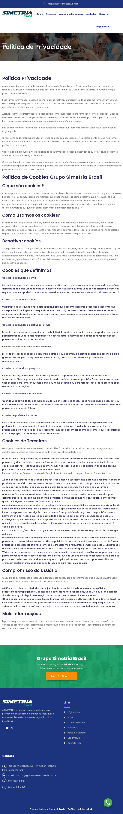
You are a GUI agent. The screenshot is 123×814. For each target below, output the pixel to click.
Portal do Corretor (77, 732)
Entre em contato (61, 676)
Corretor (104, 14)
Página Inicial (74, 712)
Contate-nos (74, 742)
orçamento (102, 26)
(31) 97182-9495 (17, 786)
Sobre (40, 14)
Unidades (91, 14)
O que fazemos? (76, 722)
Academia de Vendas (71, 14)
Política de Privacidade (80, 809)
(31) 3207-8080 (16, 781)
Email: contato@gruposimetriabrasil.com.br (32, 775)
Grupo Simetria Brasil (84, 89)
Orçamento (74, 737)
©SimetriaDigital (57, 809)
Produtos (51, 14)
